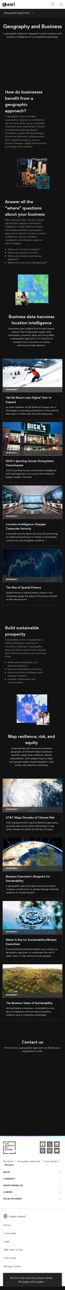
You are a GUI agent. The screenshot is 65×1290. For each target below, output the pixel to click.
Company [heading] (8, 1192)
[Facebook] (42, 1144)
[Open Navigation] (61, 4)
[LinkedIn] (57, 1144)
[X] (50, 1144)
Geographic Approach (17, 13)
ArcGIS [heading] (6, 1172)
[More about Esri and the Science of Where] (9, 1148)
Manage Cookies (12, 1266)
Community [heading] (9, 1179)
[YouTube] (57, 1151)
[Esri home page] (8, 4)
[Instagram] (50, 1151)
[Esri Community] (42, 1151)
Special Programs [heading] (12, 1199)
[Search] (53, 4)
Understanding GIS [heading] (13, 1185)
